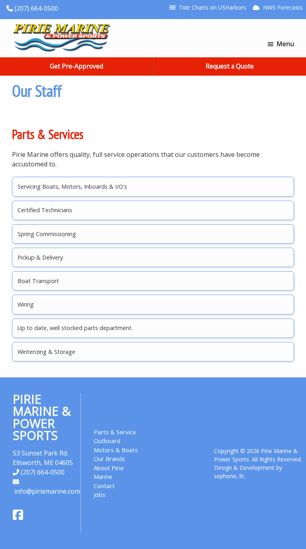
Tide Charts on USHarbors (212, 7)
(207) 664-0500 (35, 8)
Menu (285, 43)
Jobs (100, 494)
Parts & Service (115, 432)
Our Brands (109, 459)
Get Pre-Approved (76, 66)
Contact (104, 486)
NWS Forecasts (283, 7)
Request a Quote (230, 66)
